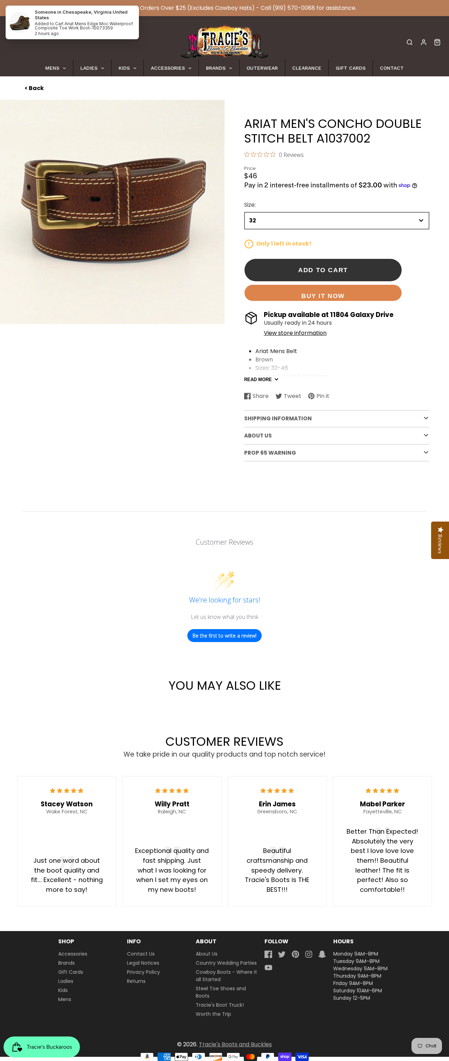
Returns (136, 981)
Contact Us (141, 953)
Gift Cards (70, 972)
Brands (66, 962)
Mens (64, 999)
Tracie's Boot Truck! (220, 1004)
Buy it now (323, 295)
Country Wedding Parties (226, 962)
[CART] (437, 42)
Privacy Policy (143, 972)
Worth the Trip (213, 1014)
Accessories (72, 953)
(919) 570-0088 (294, 8)
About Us (206, 953)
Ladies (65, 981)
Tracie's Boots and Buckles (235, 1044)
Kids (63, 990)
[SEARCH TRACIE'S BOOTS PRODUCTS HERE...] (409, 42)
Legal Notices (143, 962)
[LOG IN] (423, 42)
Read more (258, 379)
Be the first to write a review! (224, 635)
